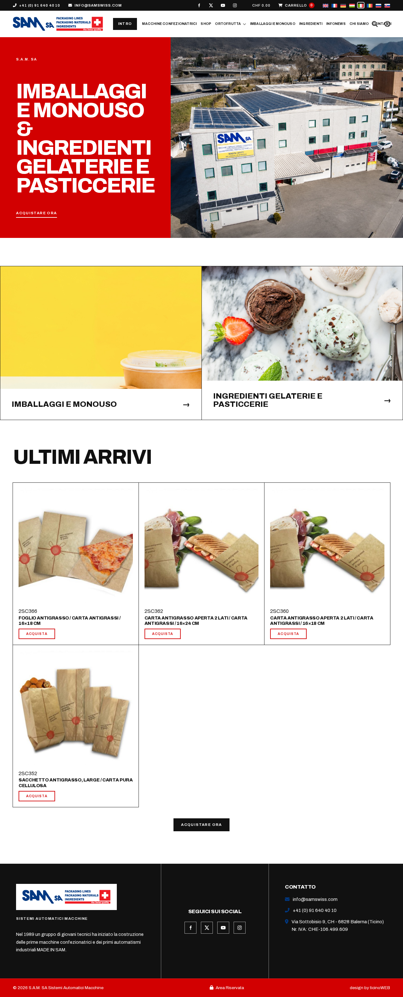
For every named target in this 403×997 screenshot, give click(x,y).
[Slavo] (387, 5)
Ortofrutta (228, 24)
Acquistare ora (201, 825)
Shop (206, 24)
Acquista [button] (37, 634)
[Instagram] (235, 5)
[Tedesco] (343, 5)
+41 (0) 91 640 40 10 (39, 5)
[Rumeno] (369, 5)
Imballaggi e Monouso (272, 24)
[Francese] (334, 5)
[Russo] (378, 5)
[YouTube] (223, 5)
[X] (211, 5)
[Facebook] (199, 5)
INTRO (125, 24)
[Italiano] (361, 5)
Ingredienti (310, 24)
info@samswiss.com (98, 5)
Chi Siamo (359, 24)
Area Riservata (230, 987)
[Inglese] (325, 5)
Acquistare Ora (36, 213)
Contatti (382, 24)
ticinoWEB (380, 987)
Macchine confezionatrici (169, 24)
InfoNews (336, 24)
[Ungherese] (352, 5)
